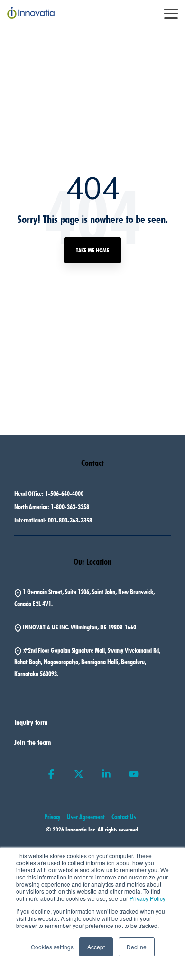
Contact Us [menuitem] (123, 817)
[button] (171, 13)
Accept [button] (96, 947)
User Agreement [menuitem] (86, 817)
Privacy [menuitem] (52, 817)
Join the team (32, 742)
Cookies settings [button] (52, 947)
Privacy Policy (147, 898)
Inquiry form (31, 722)
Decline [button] (137, 947)
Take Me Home (92, 250)
